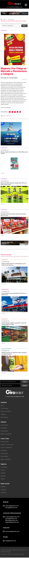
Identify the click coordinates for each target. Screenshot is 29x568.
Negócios (3, 476)
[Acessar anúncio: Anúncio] (14, 13)
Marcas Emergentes (6, 348)
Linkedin (3, 486)
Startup (3, 479)
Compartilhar (4, 150)
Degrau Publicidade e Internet (16, 554)
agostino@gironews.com (12, 522)
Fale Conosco (4, 417)
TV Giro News (4, 408)
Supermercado (5, 289)
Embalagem (4, 428)
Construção (4, 450)
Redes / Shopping (5, 459)
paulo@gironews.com (11, 518)
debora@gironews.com (11, 520)
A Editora (3, 414)
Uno (10, 115)
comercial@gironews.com (12, 517)
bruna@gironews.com (11, 507)
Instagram (3, 489)
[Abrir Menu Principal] (26, 5)
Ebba (4, 115)
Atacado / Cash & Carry (7, 444)
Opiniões (3, 473)
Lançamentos (11, 19)
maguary (7, 115)
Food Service (4, 259)
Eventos (3, 470)
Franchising (4, 467)
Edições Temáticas (6, 411)
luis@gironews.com (10, 540)
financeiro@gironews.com (12, 531)
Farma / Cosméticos (6, 447)
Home (4, 19)
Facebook (3, 492)
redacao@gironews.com (11, 506)
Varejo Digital (4, 456)
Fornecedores (4, 431)
